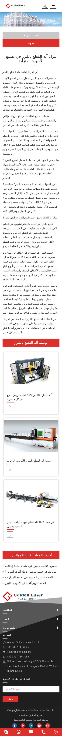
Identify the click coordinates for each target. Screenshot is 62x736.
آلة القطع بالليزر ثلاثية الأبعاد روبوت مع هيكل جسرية (29, 397)
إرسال (10, 699)
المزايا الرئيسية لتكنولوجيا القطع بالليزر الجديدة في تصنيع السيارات (32, 577)
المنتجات (7, 609)
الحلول (6, 618)
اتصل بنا (7, 634)
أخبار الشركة (31, 35)
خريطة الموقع (41, 719)
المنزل (6, 15)
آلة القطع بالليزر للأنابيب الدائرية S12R (29, 460)
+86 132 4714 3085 (18, 656)
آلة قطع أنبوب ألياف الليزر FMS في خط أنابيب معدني (30, 524)
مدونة (34, 15)
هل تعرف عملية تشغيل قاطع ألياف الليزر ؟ (30, 571)
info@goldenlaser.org (19, 651)
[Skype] (6, 732)
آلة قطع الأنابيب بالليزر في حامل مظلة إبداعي (32, 565)
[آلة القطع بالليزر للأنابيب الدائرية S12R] (31, 436)
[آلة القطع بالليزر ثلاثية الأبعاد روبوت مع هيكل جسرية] (31, 370)
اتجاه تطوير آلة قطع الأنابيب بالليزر (25, 583)
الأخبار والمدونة (20, 15)
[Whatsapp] (18, 732)
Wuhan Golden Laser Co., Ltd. (38, 710)
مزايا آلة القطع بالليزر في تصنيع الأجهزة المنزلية (30, 20)
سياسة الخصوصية (23, 719)
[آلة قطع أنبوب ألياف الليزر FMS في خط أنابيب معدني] (31, 497)
